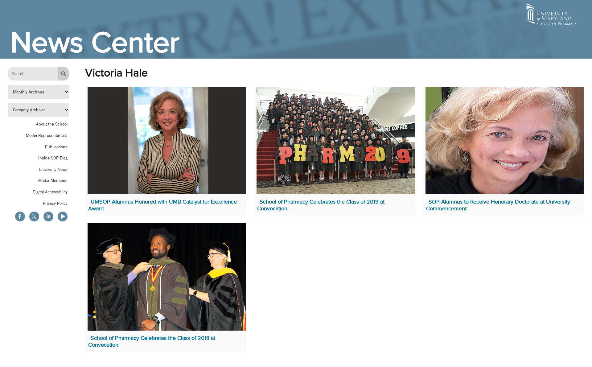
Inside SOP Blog (53, 158)
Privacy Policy (55, 203)
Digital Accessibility (50, 192)
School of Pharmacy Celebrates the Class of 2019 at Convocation (320, 205)
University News (53, 169)
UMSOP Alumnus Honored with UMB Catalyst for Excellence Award (162, 205)
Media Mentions (53, 180)
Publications (56, 146)
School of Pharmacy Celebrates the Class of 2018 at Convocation (151, 341)
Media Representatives (47, 135)
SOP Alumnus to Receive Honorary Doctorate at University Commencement (498, 205)
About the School (52, 124)
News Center (94, 42)
